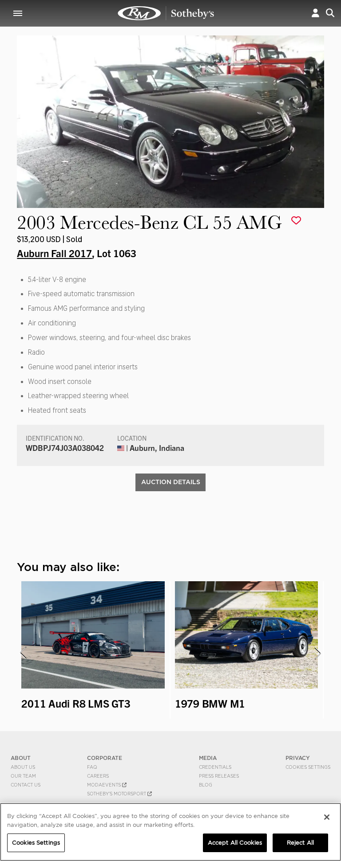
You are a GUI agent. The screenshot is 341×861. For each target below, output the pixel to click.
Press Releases (219, 776)
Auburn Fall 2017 (54, 253)
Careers (98, 776)
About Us (23, 767)
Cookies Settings (307, 767)
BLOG (205, 784)
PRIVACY (297, 758)
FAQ (92, 767)
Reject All (300, 842)
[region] (170, 832)
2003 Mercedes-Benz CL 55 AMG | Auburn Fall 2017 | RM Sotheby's (166, 13)
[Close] (327, 817)
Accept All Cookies (235, 842)
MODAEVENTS (104, 784)
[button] (315, 13)
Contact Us (25, 784)
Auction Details (170, 481)
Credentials (215, 767)
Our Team (23, 776)
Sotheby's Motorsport (117, 793)
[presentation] (22, 653)
